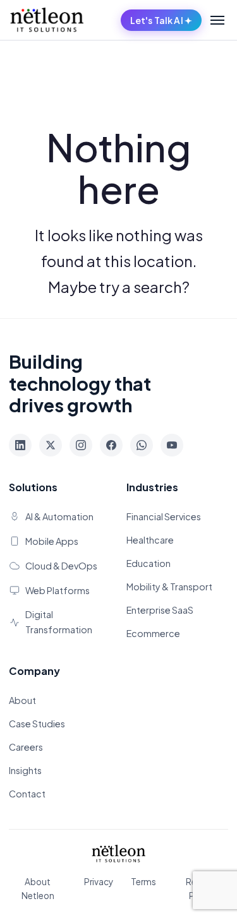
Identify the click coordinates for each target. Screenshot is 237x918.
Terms (143, 881)
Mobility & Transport (169, 586)
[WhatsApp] (141, 445)
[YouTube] (172, 445)
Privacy (98, 881)
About (22, 700)
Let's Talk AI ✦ (161, 20)
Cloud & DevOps (61, 565)
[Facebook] (111, 445)
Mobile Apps (51, 541)
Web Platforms (57, 590)
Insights (25, 770)
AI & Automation (59, 516)
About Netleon (37, 888)
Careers (26, 747)
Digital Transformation (58, 622)
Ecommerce (153, 633)
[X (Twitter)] (50, 445)
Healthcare (150, 539)
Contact (27, 793)
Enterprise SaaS (159, 610)
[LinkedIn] (20, 445)
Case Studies (37, 723)
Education (148, 563)
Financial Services (163, 516)
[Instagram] (81, 445)
